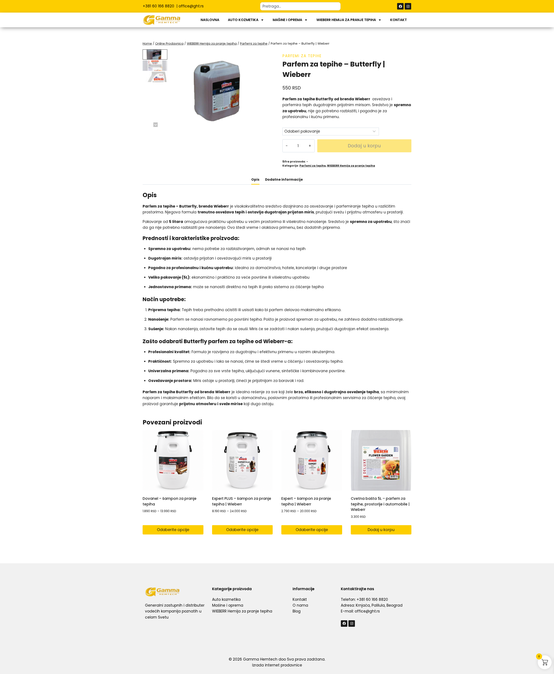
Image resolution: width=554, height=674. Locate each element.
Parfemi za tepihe (302, 55)
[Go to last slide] (155, 51)
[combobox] (300, 6)
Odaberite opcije (173, 529)
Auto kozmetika (243, 19)
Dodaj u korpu (364, 146)
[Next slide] (155, 124)
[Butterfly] (220, 88)
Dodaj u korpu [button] (381, 529)
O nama (300, 605)
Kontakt (398, 19)
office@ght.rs (191, 6)
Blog (297, 611)
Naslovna (210, 19)
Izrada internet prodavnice (277, 665)
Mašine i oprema (287, 19)
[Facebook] (400, 6)
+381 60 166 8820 (159, 6)
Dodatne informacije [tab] (284, 179)
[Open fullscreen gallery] (267, 122)
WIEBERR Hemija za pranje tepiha (346, 19)
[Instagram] (408, 6)
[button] (155, 54)
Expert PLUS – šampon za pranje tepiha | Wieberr (241, 501)
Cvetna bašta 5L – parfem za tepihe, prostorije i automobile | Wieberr (380, 504)
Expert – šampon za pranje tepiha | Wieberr (306, 501)
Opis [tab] (255, 179)
